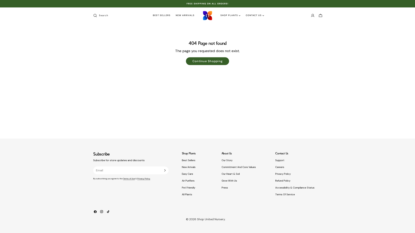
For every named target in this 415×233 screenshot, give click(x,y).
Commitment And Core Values (239, 167)
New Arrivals (189, 167)
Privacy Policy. (143, 178)
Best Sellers (188, 160)
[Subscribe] (164, 170)
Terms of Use (129, 178)
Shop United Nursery (211, 219)
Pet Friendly (188, 187)
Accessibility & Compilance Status (294, 187)
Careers (279, 167)
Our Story (227, 160)
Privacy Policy (283, 174)
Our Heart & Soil (231, 174)
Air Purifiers (188, 180)
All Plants (187, 194)
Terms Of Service (285, 194)
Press (225, 187)
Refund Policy (282, 180)
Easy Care (187, 174)
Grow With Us (229, 180)
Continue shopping (207, 61)
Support (279, 160)
